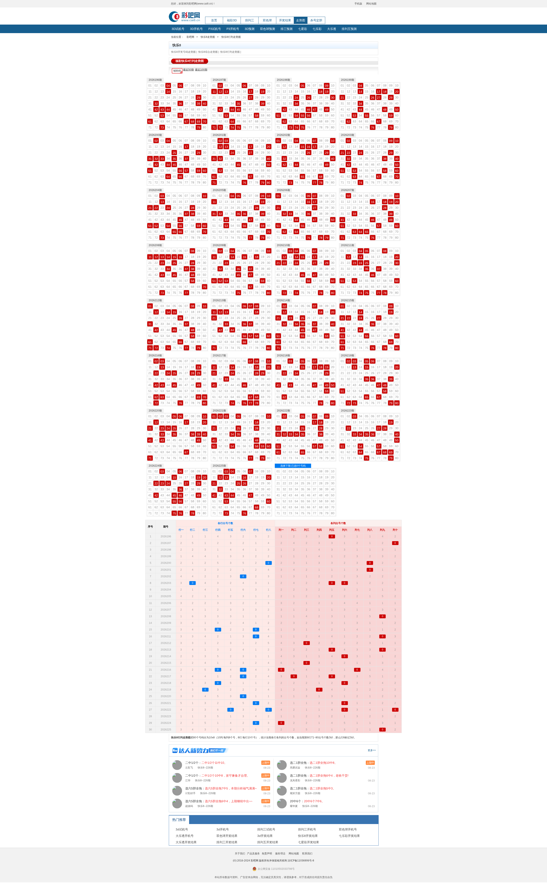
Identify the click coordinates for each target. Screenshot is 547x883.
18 (192, 91)
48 (192, 109)
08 (192, 85)
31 (150, 103)
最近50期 (188, 69)
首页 (214, 20)
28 (192, 97)
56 (180, 115)
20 (204, 91)
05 (174, 85)
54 (168, 115)
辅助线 (177, 70)
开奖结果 (285, 20)
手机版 (358, 3)
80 (204, 127)
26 (180, 97)
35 (174, 103)
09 (198, 85)
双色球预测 (267, 29)
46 (180, 109)
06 (180, 85)
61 (150, 121)
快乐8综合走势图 (208, 51)
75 (174, 127)
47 (186, 109)
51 (150, 115)
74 (168, 127)
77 (186, 127)
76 (180, 127)
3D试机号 (178, 29)
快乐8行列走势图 (231, 36)
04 (168, 85)
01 (150, 85)
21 (150, 97)
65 (174, 121)
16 (180, 91)
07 (186, 85)
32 (156, 103)
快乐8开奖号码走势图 (183, 51)
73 (162, 127)
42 (156, 109)
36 (180, 103)
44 (168, 109)
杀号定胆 (316, 20)
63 (162, 121)
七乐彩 (317, 29)
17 (186, 91)
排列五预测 (349, 29)
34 (168, 103)
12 (156, 91)
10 (204, 85)
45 (174, 109)
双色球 (267, 20)
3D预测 (249, 29)
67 (186, 121)
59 (198, 115)
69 (198, 121)
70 (204, 121)
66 (180, 121)
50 (204, 109)
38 (192, 103)
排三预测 (287, 29)
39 (198, 103)
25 (174, 97)
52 (156, 115)
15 (174, 91)
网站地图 (371, 3)
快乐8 (176, 45)
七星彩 (302, 29)
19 (198, 91)
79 (198, 127)
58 (192, 115)
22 (156, 97)
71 (150, 127)
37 (186, 103)
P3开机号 (232, 29)
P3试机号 (214, 29)
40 (204, 103)
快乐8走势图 (208, 36)
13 (162, 91)
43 (162, 109)
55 (174, 115)
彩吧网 (190, 36)
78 (192, 127)
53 (162, 115)
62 (156, 121)
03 (162, 85)
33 (162, 103)
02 (156, 85)
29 (198, 97)
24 (168, 97)
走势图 (300, 20)
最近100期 (201, 69)
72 (156, 127)
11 (150, 91)
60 (204, 115)
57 (186, 115)
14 (168, 91)
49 (198, 109)
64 (168, 121)
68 (192, 121)
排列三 (249, 20)
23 (162, 97)
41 (150, 109)
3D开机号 (196, 29)
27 (186, 97)
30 (204, 97)
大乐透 (331, 29)
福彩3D (232, 20)
